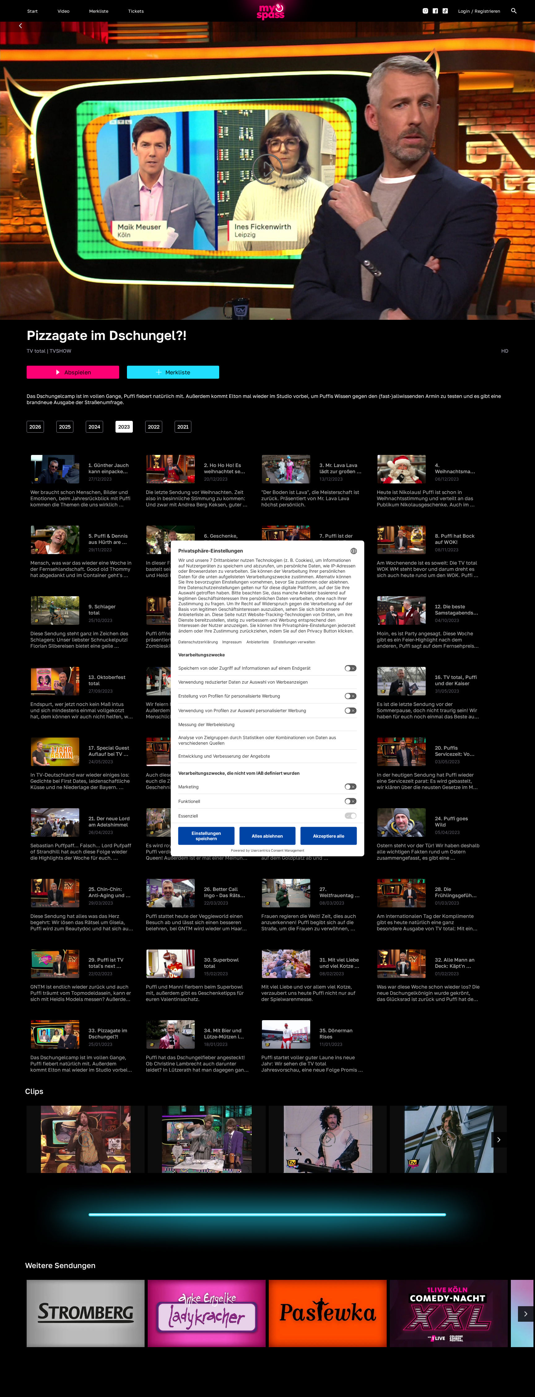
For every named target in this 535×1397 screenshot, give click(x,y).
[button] (32, 10)
